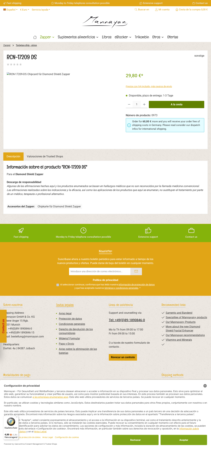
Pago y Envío (66, 343)
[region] (62, 107)
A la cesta (176, 104)
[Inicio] (35, 37)
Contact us (202, 3)
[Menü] (17, 418)
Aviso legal (65, 313)
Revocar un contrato (123, 357)
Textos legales (65, 305)
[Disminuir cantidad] (129, 104)
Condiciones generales (72, 324)
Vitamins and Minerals (179, 339)
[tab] (13, 156)
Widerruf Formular (69, 338)
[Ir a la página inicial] (105, 21)
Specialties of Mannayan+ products (186, 317)
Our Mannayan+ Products (181, 322)
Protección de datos (70, 318)
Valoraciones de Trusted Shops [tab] (45, 156)
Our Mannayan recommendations (185, 335)
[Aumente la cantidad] (144, 104)
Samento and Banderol (179, 312)
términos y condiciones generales (121, 288)
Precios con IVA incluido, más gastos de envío (149, 86)
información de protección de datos (137, 284)
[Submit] (136, 271)
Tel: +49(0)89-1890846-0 (127, 320)
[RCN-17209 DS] (63, 107)
